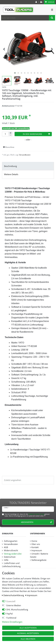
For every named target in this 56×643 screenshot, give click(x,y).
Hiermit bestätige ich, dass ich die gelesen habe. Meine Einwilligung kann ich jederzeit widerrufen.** (27, 515)
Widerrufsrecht (10, 550)
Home (34, 541)
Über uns (35, 544)
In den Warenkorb (32, 134)
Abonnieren (27, 522)
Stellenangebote (38, 560)
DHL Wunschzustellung (17, 609)
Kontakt (35, 547)
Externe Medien (13, 605)
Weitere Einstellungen (12, 621)
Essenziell (10, 601)
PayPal (9, 613)
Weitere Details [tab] (11, 174)
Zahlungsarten (10, 541)
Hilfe (5, 560)
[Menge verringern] (10, 135)
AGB (5, 547)
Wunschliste (9, 147)
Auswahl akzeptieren (28, 633)
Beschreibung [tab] (10, 166)
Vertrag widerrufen (12, 553)
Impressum (32, 595)
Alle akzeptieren (28, 627)
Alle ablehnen (28, 639)
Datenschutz (9, 556)
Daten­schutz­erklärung (13, 595)
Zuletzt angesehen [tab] (12, 480)
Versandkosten (24, 155)
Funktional (11, 617)
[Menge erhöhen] (10, 133)
